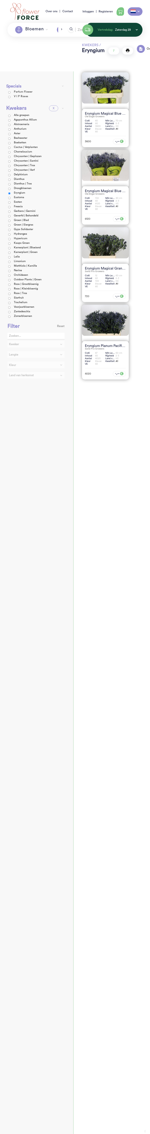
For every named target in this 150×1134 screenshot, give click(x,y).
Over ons (51, 11)
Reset (61, 326)
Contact (67, 11)
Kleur (12, 365)
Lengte (13, 354)
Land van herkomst (21, 375)
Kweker (14, 344)
